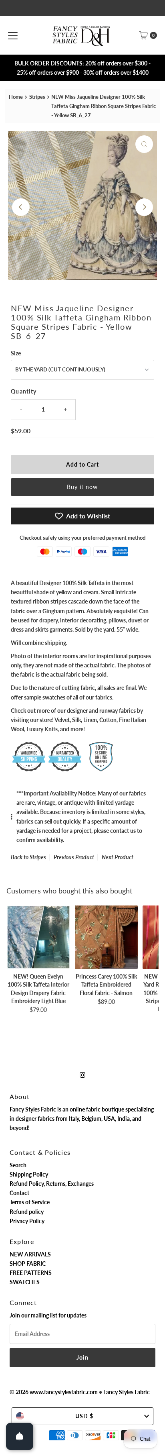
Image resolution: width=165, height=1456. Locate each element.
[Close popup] (154, 1275)
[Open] (19, 1436)
